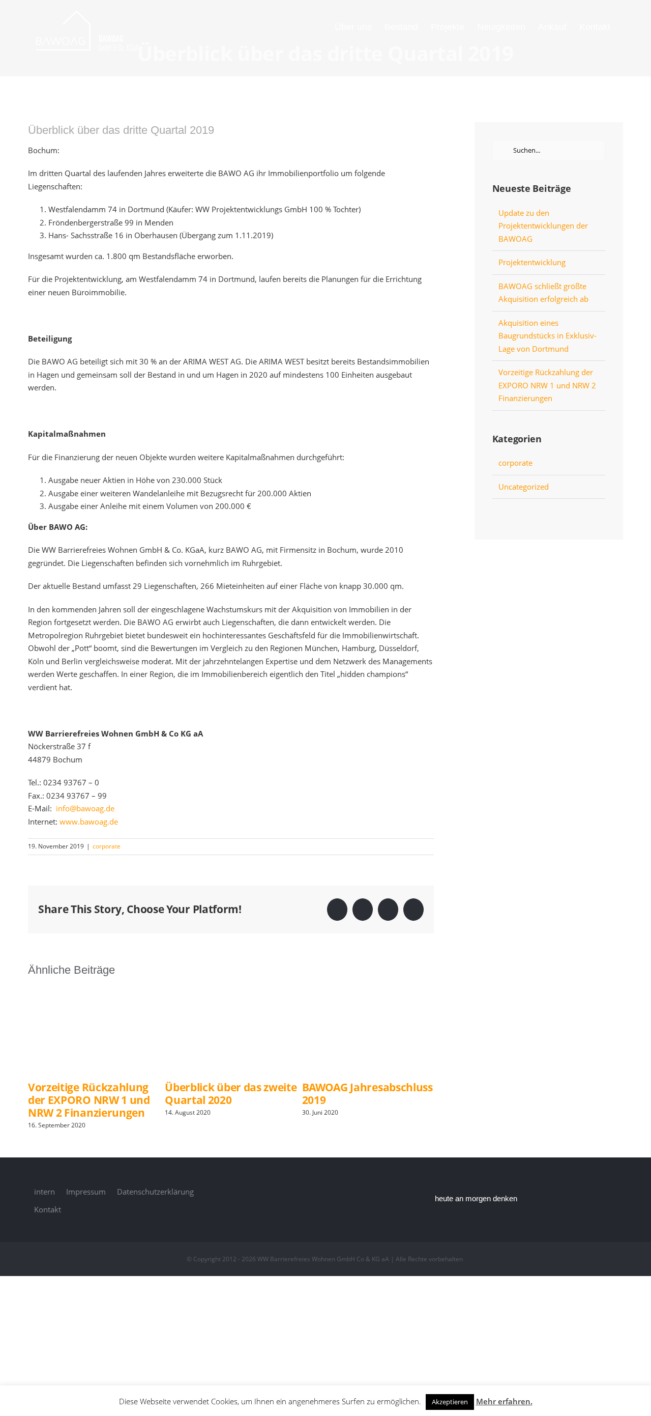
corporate (107, 846)
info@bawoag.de (85, 808)
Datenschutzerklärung (155, 1191)
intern (44, 1191)
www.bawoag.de (89, 821)
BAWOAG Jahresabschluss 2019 (367, 1093)
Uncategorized (523, 487)
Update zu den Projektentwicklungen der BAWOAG (543, 226)
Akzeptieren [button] (450, 1401)
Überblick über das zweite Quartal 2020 (231, 1093)
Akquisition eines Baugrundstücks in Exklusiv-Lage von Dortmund (547, 336)
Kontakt (47, 1209)
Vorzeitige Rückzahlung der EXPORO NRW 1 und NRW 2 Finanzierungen (89, 1100)
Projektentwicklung (532, 262)
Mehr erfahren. (504, 1401)
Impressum (86, 1191)
